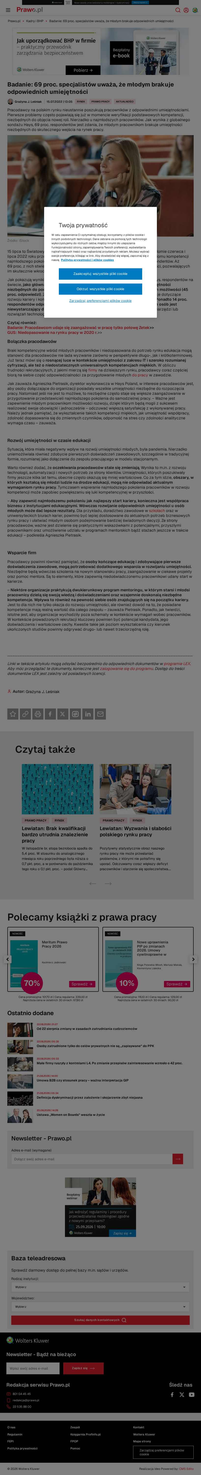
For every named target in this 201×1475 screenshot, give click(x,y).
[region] (100, 262)
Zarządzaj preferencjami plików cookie (100, 301)
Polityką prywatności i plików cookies (87, 260)
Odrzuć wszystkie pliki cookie (101, 289)
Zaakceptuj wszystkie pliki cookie (100, 273)
